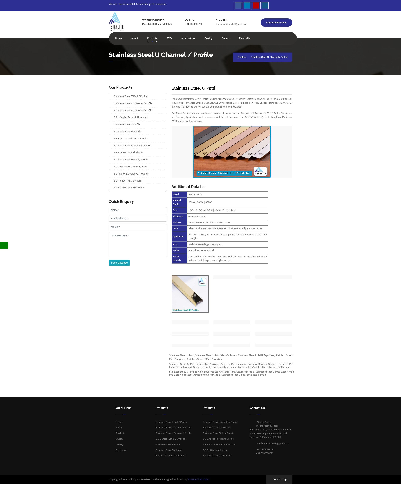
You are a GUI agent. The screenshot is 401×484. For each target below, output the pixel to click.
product (242, 57)
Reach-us (244, 38)
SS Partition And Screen (127, 180)
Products (152, 38)
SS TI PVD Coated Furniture (129, 187)
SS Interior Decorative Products (131, 173)
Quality (208, 38)
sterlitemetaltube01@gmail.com (231, 24)
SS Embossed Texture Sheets (130, 166)
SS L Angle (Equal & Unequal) (130, 117)
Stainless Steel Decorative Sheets (133, 145)
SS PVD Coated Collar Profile (130, 138)
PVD (169, 38)
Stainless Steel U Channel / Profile (133, 110)
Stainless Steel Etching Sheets (131, 159)
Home (118, 38)
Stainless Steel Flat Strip (127, 131)
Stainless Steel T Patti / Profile (130, 96)
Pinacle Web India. (198, 479)
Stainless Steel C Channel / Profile (133, 103)
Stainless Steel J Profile (127, 124)
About (134, 38)
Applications (188, 38)
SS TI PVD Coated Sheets (128, 152)
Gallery (226, 38)
